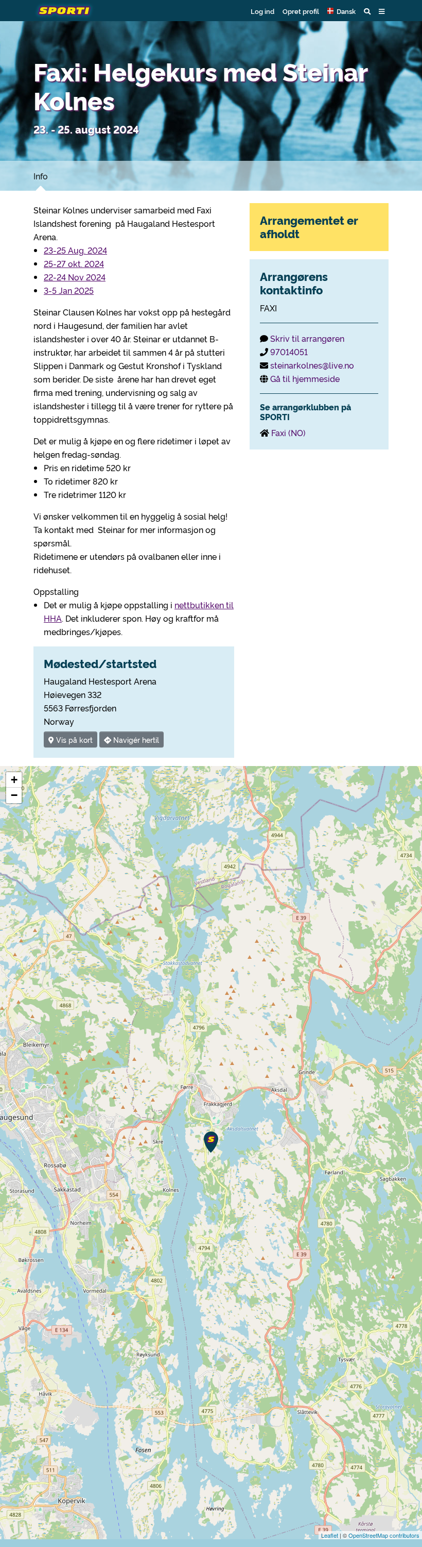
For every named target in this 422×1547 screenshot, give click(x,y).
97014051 (289, 351)
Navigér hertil (135, 739)
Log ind (262, 10)
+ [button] (14, 779)
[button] (341, 11)
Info (40, 175)
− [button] (14, 795)
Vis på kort (73, 739)
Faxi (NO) (288, 432)
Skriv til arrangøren (307, 338)
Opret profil (301, 10)
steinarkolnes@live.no (312, 365)
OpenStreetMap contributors (383, 1535)
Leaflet (329, 1535)
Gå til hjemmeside (305, 378)
